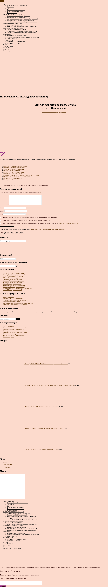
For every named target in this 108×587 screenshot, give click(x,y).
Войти (5, 462)
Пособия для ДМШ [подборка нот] (17, 17)
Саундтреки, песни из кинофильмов (13, 335)
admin (5, 185)
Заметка (22, 185)
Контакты (6, 49)
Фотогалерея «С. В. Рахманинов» (16, 41)
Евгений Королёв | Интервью (11, 170)
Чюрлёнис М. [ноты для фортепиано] (14, 169)
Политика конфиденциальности (16, 10)
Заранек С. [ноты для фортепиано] (13, 279)
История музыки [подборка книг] (16, 35)
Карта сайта (10, 7)
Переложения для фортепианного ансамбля (15, 334)
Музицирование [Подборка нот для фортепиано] (21, 20)
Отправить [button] (3, 586)
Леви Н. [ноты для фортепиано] (12, 290)
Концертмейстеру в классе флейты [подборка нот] (21, 32)
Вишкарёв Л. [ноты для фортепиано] (14, 275)
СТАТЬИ (6, 44)
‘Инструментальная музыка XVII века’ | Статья (16, 176)
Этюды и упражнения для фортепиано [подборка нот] (22, 19)
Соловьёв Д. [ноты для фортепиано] (13, 281)
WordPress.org (7, 467)
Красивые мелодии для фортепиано (13, 329)
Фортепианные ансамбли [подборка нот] (18, 16)
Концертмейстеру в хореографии (16, 29)
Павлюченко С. (44, 185)
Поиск (18, 319)
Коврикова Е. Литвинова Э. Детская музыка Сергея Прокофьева (21, 175)
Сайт (1, 214)
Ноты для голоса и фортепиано (12, 331)
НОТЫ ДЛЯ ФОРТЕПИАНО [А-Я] (13, 14)
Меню (2, 1)
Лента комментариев (9, 465)
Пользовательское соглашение (15, 11)
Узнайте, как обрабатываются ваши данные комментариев (48, 229)
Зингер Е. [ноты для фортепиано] (13, 276)
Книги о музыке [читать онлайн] (12, 50)
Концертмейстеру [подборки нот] (13, 28)
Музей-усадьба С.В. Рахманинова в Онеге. (15, 179)
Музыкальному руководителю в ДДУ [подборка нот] (22, 31)
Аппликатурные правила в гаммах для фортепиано (18, 303)
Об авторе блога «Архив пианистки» (17, 5)
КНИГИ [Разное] (12, 38)
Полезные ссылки (12, 13)
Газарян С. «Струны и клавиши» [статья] (15, 166)
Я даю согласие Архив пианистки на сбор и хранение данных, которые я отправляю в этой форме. (40, 223)
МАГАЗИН (6, 47)
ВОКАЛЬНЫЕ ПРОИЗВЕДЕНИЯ (13, 23)
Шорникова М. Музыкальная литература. (15, 304)
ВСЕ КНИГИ (7, 34)
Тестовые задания (8, 337)
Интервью (10, 46)
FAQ (8, 8)
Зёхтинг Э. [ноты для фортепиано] (13, 278)
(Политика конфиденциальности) (68, 223)
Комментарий (4, 205)
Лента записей (7, 464)
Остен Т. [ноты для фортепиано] (12, 284)
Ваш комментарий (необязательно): (13, 578)
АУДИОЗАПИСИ (8, 326)
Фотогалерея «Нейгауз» (13, 43)
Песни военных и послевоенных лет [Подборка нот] (22, 26)
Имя (1, 208)
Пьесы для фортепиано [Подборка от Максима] (23, 22)
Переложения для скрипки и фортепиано (15, 332)
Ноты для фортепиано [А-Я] (32, 185)
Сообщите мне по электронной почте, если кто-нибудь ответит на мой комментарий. (26, 220)
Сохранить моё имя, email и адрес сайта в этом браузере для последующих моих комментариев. (29, 217)
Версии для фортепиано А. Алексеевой (14, 327)
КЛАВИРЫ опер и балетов (14, 25)
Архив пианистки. (13, 567)
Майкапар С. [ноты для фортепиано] (13, 172)
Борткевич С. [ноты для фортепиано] (14, 167)
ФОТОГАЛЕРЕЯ (8, 40)
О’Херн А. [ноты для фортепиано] (13, 282)
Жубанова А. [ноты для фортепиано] (13, 273)
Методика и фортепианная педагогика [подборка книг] (23, 37)
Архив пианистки (8, 4)
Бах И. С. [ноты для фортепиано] (12, 178)
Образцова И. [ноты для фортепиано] (14, 287)
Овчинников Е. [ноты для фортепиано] (14, 285)
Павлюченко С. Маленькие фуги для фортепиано (54, 112)
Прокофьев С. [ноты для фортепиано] (14, 173)
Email (2, 211)
